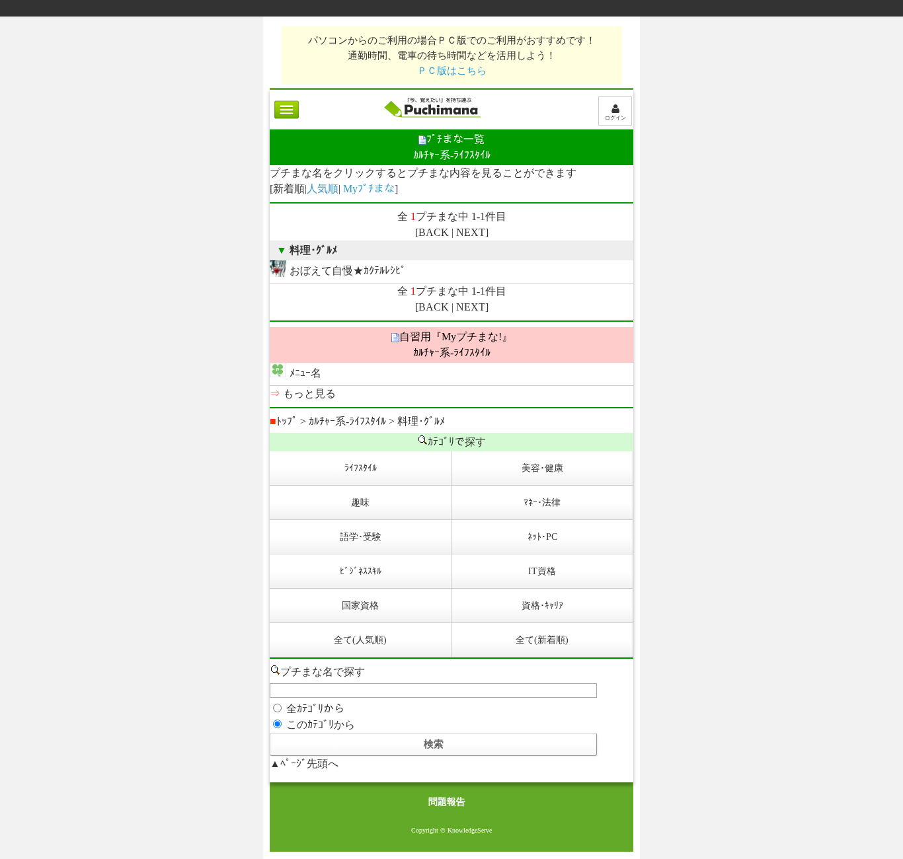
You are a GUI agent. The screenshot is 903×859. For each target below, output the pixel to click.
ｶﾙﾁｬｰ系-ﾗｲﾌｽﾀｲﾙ (347, 421)
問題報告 (446, 802)
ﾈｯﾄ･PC (542, 537)
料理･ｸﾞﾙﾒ (421, 421)
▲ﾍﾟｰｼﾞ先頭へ (304, 763)
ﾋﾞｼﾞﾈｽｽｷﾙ (360, 571)
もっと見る (309, 393)
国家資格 (360, 606)
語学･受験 (360, 537)
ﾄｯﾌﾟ (283, 421)
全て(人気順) (360, 640)
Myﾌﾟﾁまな (369, 188)
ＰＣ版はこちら (452, 70)
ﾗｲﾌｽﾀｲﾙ (360, 468)
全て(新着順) (542, 640)
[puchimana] (432, 117)
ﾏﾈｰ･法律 (542, 502)
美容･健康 (542, 468)
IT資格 (542, 571)
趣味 (360, 502)
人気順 (322, 188)
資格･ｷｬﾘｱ (542, 606)
